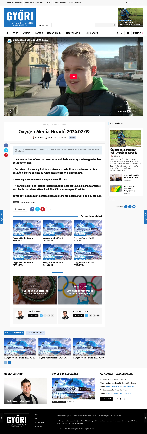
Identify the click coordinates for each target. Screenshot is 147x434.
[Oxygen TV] (73, 388)
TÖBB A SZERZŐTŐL (36, 333)
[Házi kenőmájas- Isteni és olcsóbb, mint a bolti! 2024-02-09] (1, 417)
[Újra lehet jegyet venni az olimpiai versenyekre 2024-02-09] (145, 417)
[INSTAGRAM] (124, 398)
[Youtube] (121, 33)
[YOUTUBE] (116, 398)
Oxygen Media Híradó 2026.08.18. (53, 239)
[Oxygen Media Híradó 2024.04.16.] (20, 347)
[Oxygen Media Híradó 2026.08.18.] (57, 228)
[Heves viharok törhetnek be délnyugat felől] (116, 188)
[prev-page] (5, 362)
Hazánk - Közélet (125, 20)
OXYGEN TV (55, 125)
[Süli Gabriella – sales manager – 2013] (25, 391)
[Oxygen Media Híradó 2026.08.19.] (27, 228)
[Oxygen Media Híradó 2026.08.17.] (88, 228)
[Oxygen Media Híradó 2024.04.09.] (89, 347)
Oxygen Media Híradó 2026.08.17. (84, 239)
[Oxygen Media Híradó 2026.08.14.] (27, 252)
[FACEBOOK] (120, 398)
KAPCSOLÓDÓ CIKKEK (14, 333)
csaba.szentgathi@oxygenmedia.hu (120, 386)
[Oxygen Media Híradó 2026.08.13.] (57, 252)
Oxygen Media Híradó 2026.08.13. (53, 263)
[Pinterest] (42, 209)
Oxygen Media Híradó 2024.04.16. (19, 358)
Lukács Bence (35, 311)
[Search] (114, 25)
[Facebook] (114, 33)
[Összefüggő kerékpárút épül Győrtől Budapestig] (130, 17)
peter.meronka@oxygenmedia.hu (119, 393)
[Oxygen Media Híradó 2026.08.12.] (88, 252)
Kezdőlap (46, 125)
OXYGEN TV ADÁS (59, 401)
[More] (48, 209)
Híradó (73, 137)
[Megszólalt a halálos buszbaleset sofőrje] (116, 177)
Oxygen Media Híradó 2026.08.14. (23, 263)
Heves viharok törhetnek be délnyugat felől (129, 188)
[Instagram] (117, 33)
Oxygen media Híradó (28, 202)
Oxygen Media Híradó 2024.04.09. (88, 358)
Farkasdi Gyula (81, 311)
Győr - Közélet (18, 235)
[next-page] (9, 362)
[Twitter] (37, 209)
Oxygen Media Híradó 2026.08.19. (23, 239)
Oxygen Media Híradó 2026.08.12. (84, 263)
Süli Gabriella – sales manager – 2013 (20, 401)
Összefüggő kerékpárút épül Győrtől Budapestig (129, 23)
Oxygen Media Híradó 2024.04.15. (53, 358)
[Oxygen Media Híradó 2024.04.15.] (54, 347)
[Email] (41, 315)
